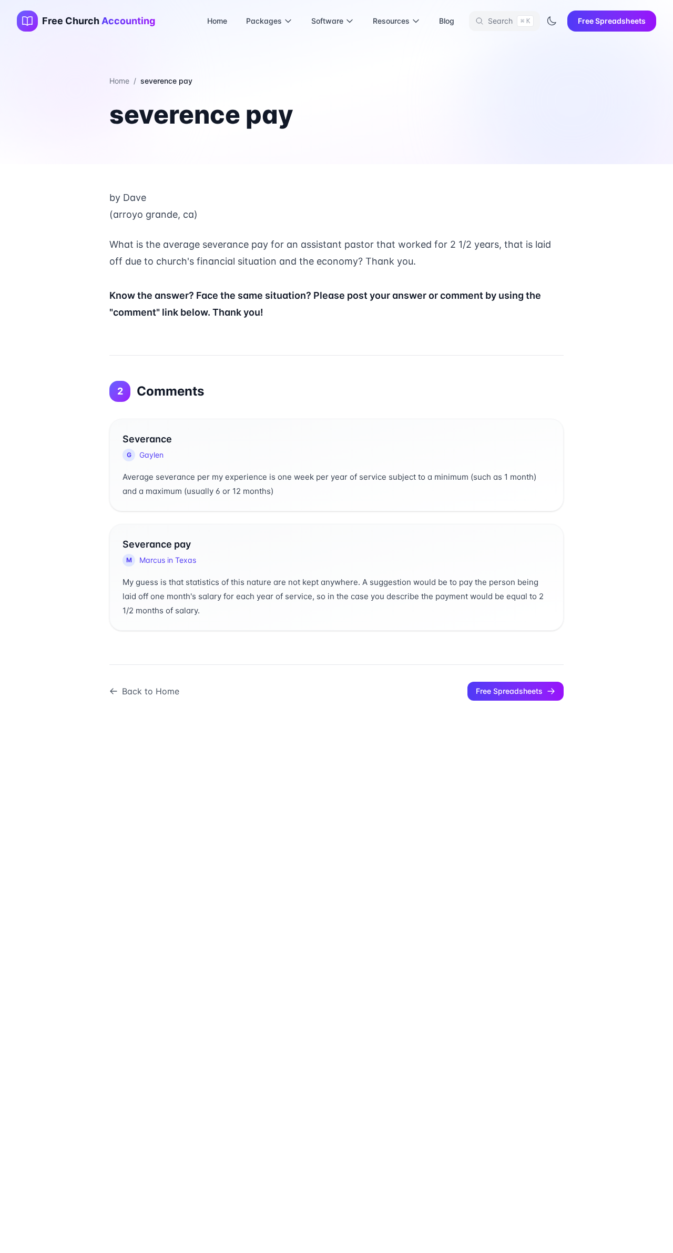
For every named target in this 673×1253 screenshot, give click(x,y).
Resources (391, 20)
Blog (446, 20)
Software (327, 20)
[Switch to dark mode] (551, 21)
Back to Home (150, 691)
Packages (264, 20)
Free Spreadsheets (612, 20)
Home (217, 20)
